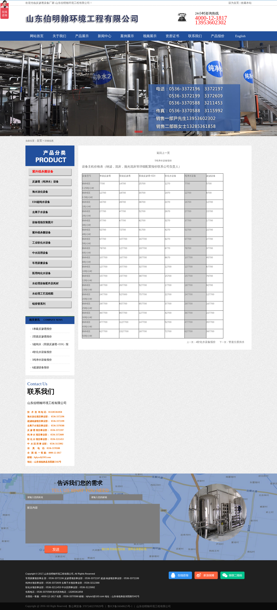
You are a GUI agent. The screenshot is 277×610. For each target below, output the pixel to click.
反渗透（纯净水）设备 (45, 181)
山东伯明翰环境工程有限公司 (153, 606)
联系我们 (195, 36)
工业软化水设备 (41, 242)
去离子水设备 (40, 212)
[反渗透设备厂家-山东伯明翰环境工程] (81, 18)
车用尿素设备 (40, 263)
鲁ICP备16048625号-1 (120, 606)
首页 (39, 140)
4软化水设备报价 (42, 352)
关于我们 (59, 36)
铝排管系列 (38, 303)
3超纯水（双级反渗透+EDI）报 (50, 344)
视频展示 (150, 36)
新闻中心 (104, 36)
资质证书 (172, 36)
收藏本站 (246, 3)
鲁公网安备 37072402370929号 (86, 606)
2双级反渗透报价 (42, 336)
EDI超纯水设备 (41, 202)
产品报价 (217, 36)
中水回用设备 (40, 252)
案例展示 (127, 36)
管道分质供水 (236, 342)
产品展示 (82, 36)
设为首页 (233, 3)
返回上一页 (163, 153)
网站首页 (37, 36)
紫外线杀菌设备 (42, 171)
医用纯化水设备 (41, 273)
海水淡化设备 (40, 191)
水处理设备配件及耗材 (45, 283)
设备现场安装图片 (42, 222)
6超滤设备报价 (40, 367)
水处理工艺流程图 (42, 293)
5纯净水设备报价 (42, 359)
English (240, 36)
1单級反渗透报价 (42, 328)
